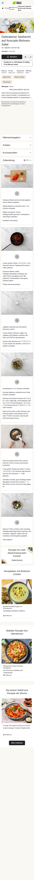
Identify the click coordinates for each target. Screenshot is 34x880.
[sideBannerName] (17, 121)
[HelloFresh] (17, 2)
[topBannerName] (17, 14)
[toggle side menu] (2, 3)
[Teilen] (30, 57)
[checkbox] (2, 51)
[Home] (3, 8)
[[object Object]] (25, 57)
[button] (17, 145)
